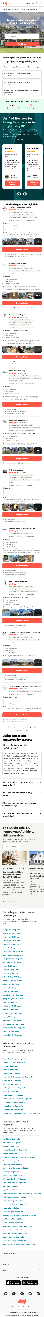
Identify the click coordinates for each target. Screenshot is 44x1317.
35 (35, 727)
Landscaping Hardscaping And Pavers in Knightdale (21, 1193)
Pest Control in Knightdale (12, 1175)
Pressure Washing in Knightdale (14, 1183)
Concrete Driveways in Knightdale (14, 1241)
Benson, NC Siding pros (11, 1031)
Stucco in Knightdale (10, 1091)
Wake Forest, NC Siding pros (12, 955)
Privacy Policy (27, 1307)
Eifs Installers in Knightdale (12, 1084)
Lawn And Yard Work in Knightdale (15, 1168)
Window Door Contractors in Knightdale (17, 1099)
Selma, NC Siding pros (10, 984)
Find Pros (22, 44)
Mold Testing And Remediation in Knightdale (18, 1244)
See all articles (11, 846)
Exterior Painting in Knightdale (13, 1062)
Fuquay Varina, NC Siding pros (13, 1028)
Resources (5, 1264)
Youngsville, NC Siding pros (12, 959)
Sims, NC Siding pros (10, 1010)
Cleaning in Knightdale (10, 1208)
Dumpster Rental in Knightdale (13, 1230)
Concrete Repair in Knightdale (13, 1212)
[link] (7, 177)
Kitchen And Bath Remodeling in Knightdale (18, 1157)
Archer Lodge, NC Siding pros (13, 951)
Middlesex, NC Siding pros (11, 962)
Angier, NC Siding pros (10, 1017)
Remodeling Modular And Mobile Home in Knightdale (21, 1113)
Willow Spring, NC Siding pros (13, 977)
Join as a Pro (30, 3)
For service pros (7, 1259)
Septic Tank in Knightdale (11, 1190)
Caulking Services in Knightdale (14, 1088)
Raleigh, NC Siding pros (11, 930)
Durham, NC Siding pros (11, 988)
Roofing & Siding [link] (7, 9)
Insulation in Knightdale (11, 1073)
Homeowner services (9, 1253)
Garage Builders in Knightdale (13, 1110)
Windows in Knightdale (10, 1070)
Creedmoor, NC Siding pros (12, 1013)
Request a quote (12, 183)
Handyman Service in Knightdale (14, 1179)
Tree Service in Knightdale (11, 1143)
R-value (28, 756)
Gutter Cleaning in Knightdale (13, 1201)
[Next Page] (40, 727)
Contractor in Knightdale (11, 1081)
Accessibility (22, 1310)
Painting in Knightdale (10, 1172)
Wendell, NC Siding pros (11, 933)
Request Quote (22, 249)
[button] (6, 241)
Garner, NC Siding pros (10, 948)
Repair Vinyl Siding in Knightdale (14, 1059)
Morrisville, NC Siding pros (12, 980)
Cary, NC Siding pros (9, 966)
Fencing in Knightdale (10, 1154)
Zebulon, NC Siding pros (11, 944)
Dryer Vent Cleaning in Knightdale (14, 1233)
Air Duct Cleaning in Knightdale (13, 1204)
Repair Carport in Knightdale (12, 1095)
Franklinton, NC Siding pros (12, 995)
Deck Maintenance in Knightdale (14, 1197)
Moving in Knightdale (10, 1186)
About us (5, 1270)
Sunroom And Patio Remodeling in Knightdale (19, 1215)
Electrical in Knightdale (11, 1161)
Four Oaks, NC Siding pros (12, 1035)
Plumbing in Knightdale (11, 1139)
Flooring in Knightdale (10, 1146)
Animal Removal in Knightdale (13, 1102)
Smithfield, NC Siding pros (12, 1006)
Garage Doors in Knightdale (12, 1106)
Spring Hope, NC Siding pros (12, 999)
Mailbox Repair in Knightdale (13, 1237)
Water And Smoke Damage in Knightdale (17, 1226)
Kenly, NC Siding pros (10, 1002)
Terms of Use (16, 1307)
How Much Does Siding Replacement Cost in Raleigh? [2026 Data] (12, 874)
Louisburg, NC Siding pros (11, 1020)
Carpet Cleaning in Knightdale (13, 1223)
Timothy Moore (8, 868)
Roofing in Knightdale (10, 1066)
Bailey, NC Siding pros (10, 991)
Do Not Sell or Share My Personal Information (22, 1313)
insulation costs (19, 771)
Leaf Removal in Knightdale (12, 1219)
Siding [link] (17, 9)
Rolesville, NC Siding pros (11, 937)
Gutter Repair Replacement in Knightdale (17, 1077)
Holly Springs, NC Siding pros (13, 1024)
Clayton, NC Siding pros (11, 941)
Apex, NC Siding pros (10, 973)
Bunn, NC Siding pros (10, 970)
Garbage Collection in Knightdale (14, 1150)
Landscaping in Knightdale (12, 1164)
